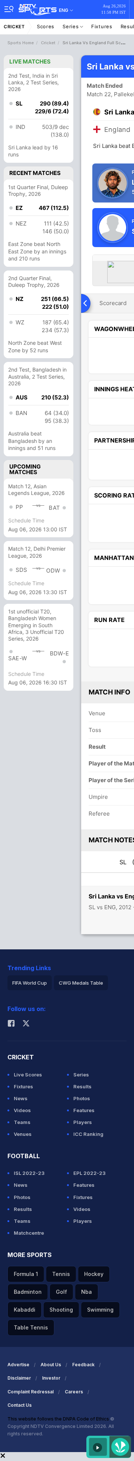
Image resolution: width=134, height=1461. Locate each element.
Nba (86, 1292)
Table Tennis (31, 1327)
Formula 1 (26, 1274)
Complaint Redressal (30, 1391)
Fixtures (101, 26)
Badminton (28, 1292)
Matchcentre (29, 1233)
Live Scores (28, 1075)
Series (71, 26)
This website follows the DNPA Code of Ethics (58, 1419)
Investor (51, 1378)
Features (84, 1110)
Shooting (61, 1309)
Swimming (100, 1309)
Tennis (61, 1274)
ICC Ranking (88, 1134)
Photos (81, 1098)
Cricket (14, 26)
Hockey (93, 1274)
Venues (23, 1134)
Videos (22, 1110)
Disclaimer (19, 1378)
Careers (74, 1391)
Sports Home (20, 42)
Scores (45, 26)
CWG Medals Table (81, 983)
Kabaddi (24, 1309)
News (21, 1098)
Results (82, 1086)
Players (82, 1122)
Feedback (83, 1364)
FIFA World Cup (29, 983)
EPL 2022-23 (89, 1173)
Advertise (18, 1364)
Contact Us (19, 1405)
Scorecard (113, 303)
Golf (61, 1292)
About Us (51, 1364)
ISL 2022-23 (29, 1173)
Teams (22, 1122)
